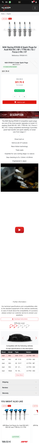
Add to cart (19, 102)
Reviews (5, 387)
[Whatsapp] (10, 2)
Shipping (5, 382)
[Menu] (35, 8)
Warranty (5, 393)
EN (6, 2)
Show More (19, 375)
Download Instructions (19, 319)
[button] (14, 96)
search (3, 2)
